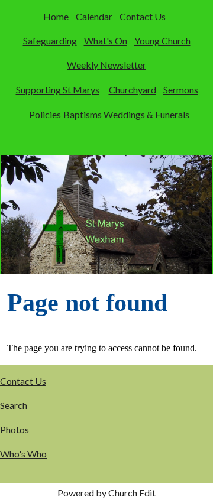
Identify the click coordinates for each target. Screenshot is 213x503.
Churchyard (132, 89)
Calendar (94, 16)
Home (56, 16)
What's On (105, 40)
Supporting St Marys (57, 89)
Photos (14, 429)
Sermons (180, 89)
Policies (45, 114)
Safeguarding (50, 40)
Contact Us (143, 16)
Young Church (162, 40)
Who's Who (23, 453)
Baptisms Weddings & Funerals (126, 114)
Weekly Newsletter (106, 64)
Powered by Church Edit (106, 492)
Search (13, 405)
